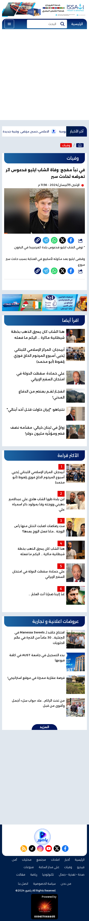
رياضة (33, 874)
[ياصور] (80, 145)
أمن (14, 860)
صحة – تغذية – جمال (71, 874)
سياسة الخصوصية (44, 883)
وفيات (66, 145)
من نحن (66, 883)
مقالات (20, 874)
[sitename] (42, 837)
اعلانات (55, 860)
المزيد (44, 727)
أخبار (67, 860)
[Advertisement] (44, 75)
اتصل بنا (23, 883)
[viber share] (46, 240)
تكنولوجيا (48, 874)
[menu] (9, 24)
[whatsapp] (37, 240)
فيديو (80, 867)
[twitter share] (62, 240)
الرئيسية (77, 24)
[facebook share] (70, 240)
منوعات (29, 867)
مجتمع (41, 860)
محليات (26, 860)
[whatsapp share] (54, 240)
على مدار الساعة (49, 867)
